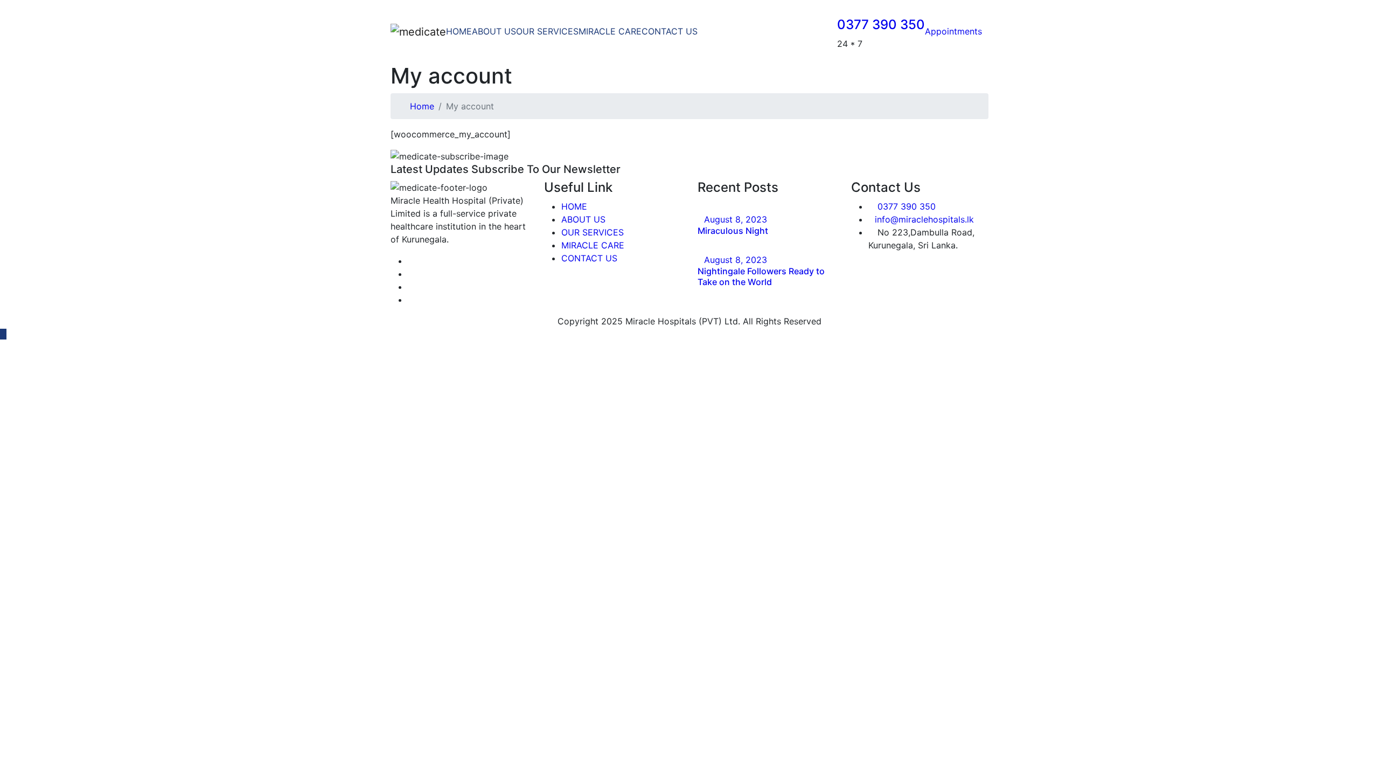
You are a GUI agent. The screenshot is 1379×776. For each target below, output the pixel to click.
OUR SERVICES (547, 31)
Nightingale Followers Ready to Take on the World (761, 276)
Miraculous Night (733, 230)
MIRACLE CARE (610, 31)
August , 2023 (735, 219)
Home (422, 106)
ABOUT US (494, 31)
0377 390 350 (881, 24)
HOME (459, 31)
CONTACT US (670, 31)
